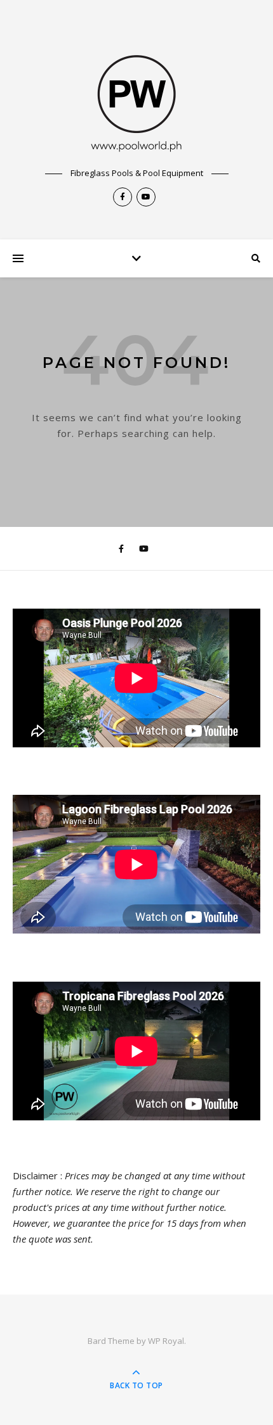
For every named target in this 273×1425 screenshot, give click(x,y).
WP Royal (166, 1340)
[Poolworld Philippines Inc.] (136, 95)
